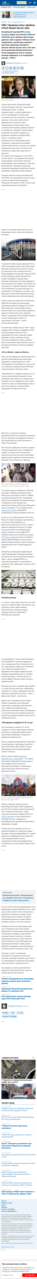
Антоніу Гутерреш (9, 1016)
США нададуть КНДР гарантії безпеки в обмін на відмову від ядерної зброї (17, 1192)
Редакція (4, 1207)
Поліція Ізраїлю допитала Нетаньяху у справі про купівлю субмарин (18, 1164)
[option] (18, 14)
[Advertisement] (18, 209)
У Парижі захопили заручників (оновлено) (14, 1126)
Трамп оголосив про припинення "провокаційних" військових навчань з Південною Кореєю (15, 1174)
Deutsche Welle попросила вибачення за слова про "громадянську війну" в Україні (16, 1184)
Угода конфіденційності (9, 1211)
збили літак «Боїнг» (9, 510)
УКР (30, 3)
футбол (5, 1013)
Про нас (3, 1201)
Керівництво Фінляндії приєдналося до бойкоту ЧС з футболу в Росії (16, 989)
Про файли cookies (7, 1275)
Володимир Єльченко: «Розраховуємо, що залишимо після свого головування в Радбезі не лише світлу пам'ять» (18, 898)
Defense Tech (6, 7)
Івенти (3, 1205)
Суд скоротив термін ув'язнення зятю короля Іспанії (18, 1155)
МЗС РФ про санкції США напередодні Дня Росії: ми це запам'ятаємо (17, 1118)
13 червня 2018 (16, 22)
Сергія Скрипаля (7, 816)
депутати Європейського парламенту (14, 757)
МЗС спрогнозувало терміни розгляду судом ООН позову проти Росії (16, 997)
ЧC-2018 (20, 1013)
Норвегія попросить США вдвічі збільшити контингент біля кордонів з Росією (17, 1109)
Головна (3, 22)
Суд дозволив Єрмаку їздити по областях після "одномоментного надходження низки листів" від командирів (23, 16)
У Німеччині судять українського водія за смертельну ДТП (16, 1136)
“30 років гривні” (19, 7)
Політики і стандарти (8, 1209)
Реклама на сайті (6, 1203)
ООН (12, 1013)
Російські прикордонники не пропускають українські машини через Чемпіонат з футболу (17, 981)
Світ (9, 22)
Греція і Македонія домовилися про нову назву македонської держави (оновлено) (16, 1145)
